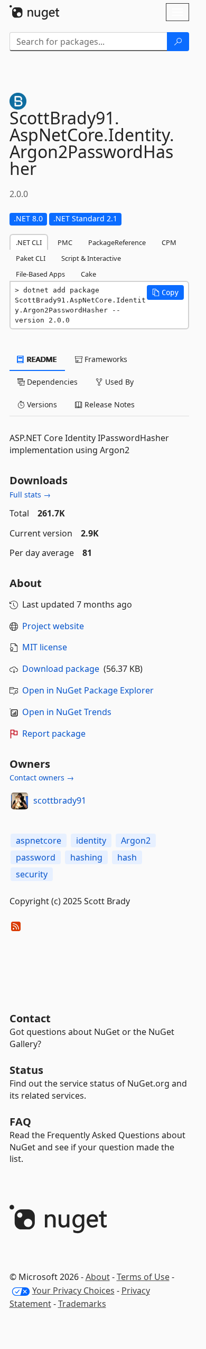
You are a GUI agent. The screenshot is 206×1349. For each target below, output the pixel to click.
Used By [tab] (118, 382)
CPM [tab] (169, 242)
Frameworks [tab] (104, 359)
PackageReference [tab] (117, 242)
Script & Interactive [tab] (91, 258)
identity (91, 840)
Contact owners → (42, 778)
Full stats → (30, 495)
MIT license (44, 647)
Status (26, 1070)
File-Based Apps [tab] (40, 274)
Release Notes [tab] (108, 404)
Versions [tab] (41, 404)
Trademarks (82, 1303)
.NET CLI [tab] (29, 242)
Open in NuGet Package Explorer (88, 690)
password (35, 857)
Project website (53, 626)
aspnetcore (38, 840)
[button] (165, 292)
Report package (54, 733)
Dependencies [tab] (51, 382)
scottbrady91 (59, 800)
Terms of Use (143, 1277)
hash (127, 857)
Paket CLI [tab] (30, 258)
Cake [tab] (88, 274)
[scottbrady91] (19, 800)
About (98, 1277)
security (32, 874)
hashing (86, 857)
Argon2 (136, 840)
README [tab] (41, 359)
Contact (30, 1018)
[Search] (178, 41)
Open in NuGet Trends (66, 712)
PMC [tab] (65, 242)
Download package (60, 668)
